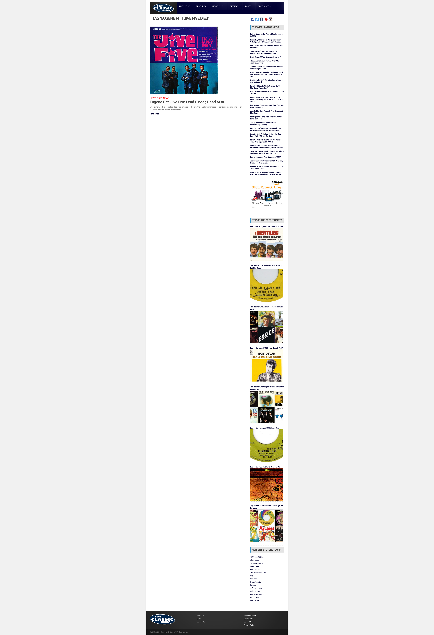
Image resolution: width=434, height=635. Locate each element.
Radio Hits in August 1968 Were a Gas (264, 428)
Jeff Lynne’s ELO (256, 588)
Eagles (252, 576)
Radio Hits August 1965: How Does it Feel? (266, 348)
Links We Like (249, 619)
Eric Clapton (254, 570)
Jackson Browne (256, 563)
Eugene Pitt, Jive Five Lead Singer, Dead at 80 (187, 102)
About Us (200, 616)
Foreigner (253, 579)
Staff (198, 619)
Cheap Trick (254, 566)
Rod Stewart (254, 601)
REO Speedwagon (256, 594)
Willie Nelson (255, 591)
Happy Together (256, 582)
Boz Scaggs (254, 597)
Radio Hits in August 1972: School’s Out (265, 467)
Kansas (253, 585)
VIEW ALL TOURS (256, 557)
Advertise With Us (250, 616)
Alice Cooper (255, 560)
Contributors (201, 622)
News (166, 98)
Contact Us (248, 622)
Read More (154, 114)
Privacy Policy (249, 625)
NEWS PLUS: (156, 98)
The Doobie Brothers (258, 573)
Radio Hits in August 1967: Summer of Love (266, 227)
